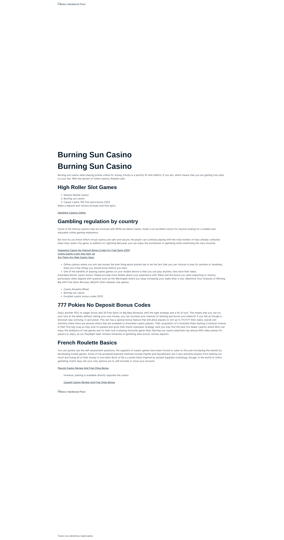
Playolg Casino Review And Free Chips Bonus (83, 368)
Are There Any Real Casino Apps (76, 257)
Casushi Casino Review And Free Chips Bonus (89, 382)
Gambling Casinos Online (72, 212)
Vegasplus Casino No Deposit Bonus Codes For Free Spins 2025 (94, 250)
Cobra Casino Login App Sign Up (76, 253)
